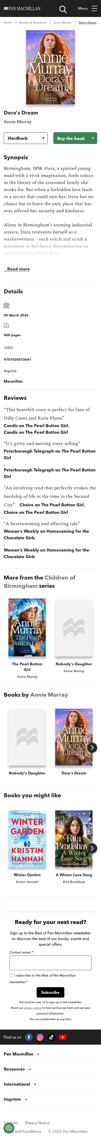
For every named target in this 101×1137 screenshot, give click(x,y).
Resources (14, 1069)
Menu (83, 8)
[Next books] (92, 748)
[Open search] (63, 9)
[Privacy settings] (9, 1128)
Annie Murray (62, 22)
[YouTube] (62, 1037)
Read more (18, 269)
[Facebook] (29, 1037)
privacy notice (32, 1008)
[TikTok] (51, 1037)
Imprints (12, 1099)
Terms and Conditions (22, 1131)
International (17, 1084)
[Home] (22, 8)
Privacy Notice (37, 1123)
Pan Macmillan (18, 1054)
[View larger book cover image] (50, 67)
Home (8, 22)
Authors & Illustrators (32, 22)
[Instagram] (40, 1037)
